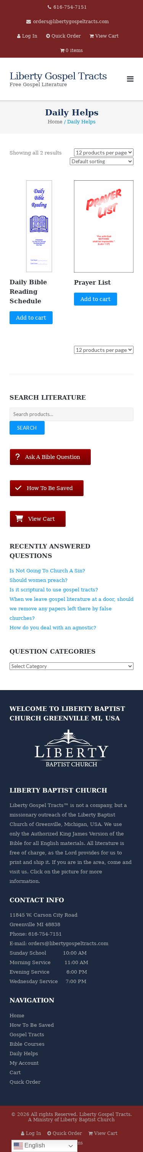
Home (55, 121)
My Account (24, 1063)
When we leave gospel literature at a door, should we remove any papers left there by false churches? (71, 608)
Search (27, 428)
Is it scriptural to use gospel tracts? (54, 590)
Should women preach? (38, 580)
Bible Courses (27, 1044)
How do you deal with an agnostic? (53, 627)
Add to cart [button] (31, 318)
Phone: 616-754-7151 (36, 934)
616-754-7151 (70, 7)
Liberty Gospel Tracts (104, 1114)
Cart (15, 1072)
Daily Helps (24, 1053)
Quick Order (25, 1082)
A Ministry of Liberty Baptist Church (71, 1119)
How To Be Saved (32, 1025)
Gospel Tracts (27, 1034)
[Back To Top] (124, 1134)
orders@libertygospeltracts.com (71, 21)
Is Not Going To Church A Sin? (47, 571)
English (34, 1145)
